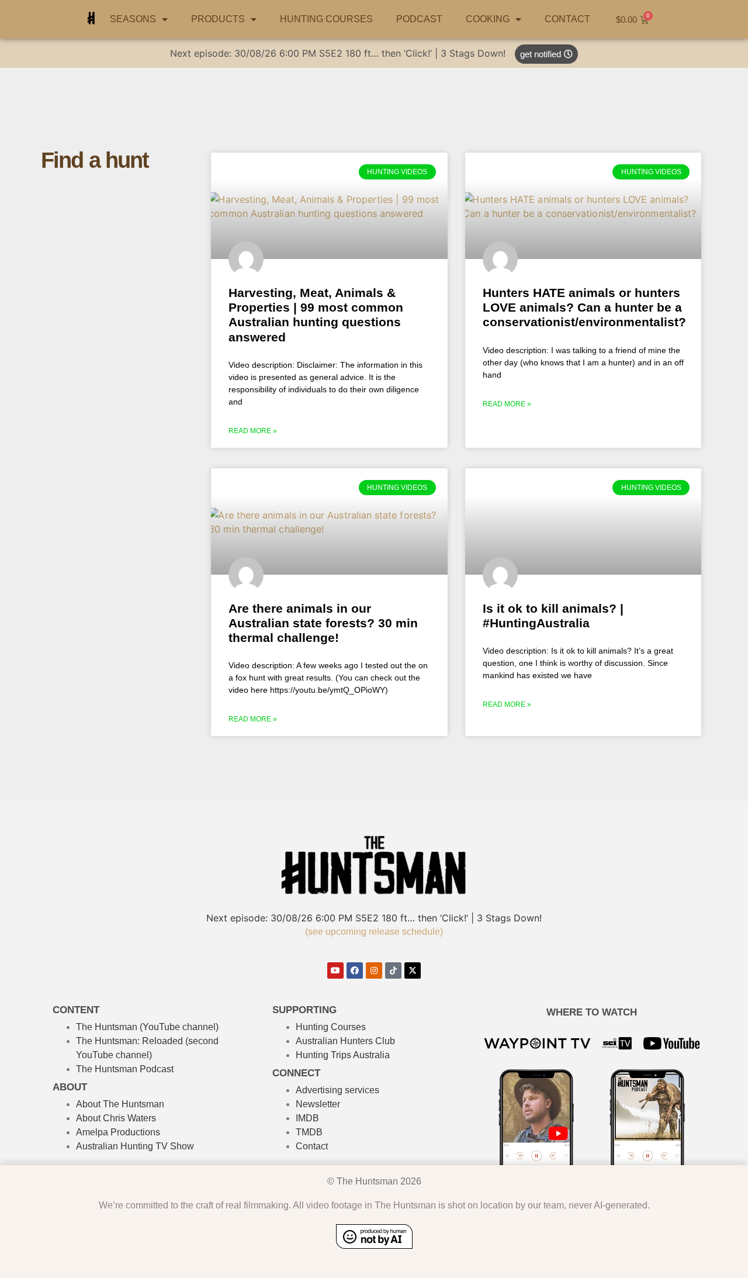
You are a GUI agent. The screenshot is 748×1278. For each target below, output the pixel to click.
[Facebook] (355, 970)
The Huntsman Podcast (125, 1069)
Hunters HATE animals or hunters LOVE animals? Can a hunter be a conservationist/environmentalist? (584, 307)
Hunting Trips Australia (343, 1055)
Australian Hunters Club (345, 1041)
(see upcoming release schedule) (374, 932)
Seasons (133, 19)
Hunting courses (326, 19)
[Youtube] (335, 970)
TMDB (309, 1132)
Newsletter (318, 1104)
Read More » (252, 431)
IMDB (307, 1118)
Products (218, 19)
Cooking (488, 19)
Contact (567, 19)
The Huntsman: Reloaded (129, 1041)
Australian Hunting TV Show (135, 1146)
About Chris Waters (116, 1118)
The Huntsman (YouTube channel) (147, 1027)
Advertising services (337, 1090)
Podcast (419, 19)
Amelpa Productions (118, 1132)
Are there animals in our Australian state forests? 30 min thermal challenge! (323, 623)
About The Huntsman (120, 1104)
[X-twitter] (412, 970)
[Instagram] (374, 970)
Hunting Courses (331, 1027)
